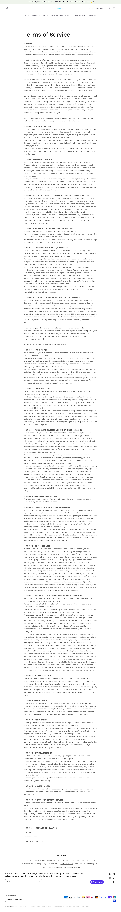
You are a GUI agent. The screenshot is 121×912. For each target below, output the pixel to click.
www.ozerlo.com (31, 837)
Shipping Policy (40, 864)
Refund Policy (27, 864)
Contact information (72, 906)
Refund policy (24, 906)
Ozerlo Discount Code (55, 860)
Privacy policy (35, 906)
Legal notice (85, 906)
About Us (28, 860)
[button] (7, 8)
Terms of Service (66, 864)
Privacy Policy (53, 864)
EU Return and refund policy (51, 867)
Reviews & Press (39, 860)
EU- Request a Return (72, 867)
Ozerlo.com (14, 906)
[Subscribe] (39, 881)
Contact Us (90, 860)
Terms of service (47, 906)
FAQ (67, 860)
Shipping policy (59, 906)
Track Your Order (77, 860)
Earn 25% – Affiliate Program (86, 864)
